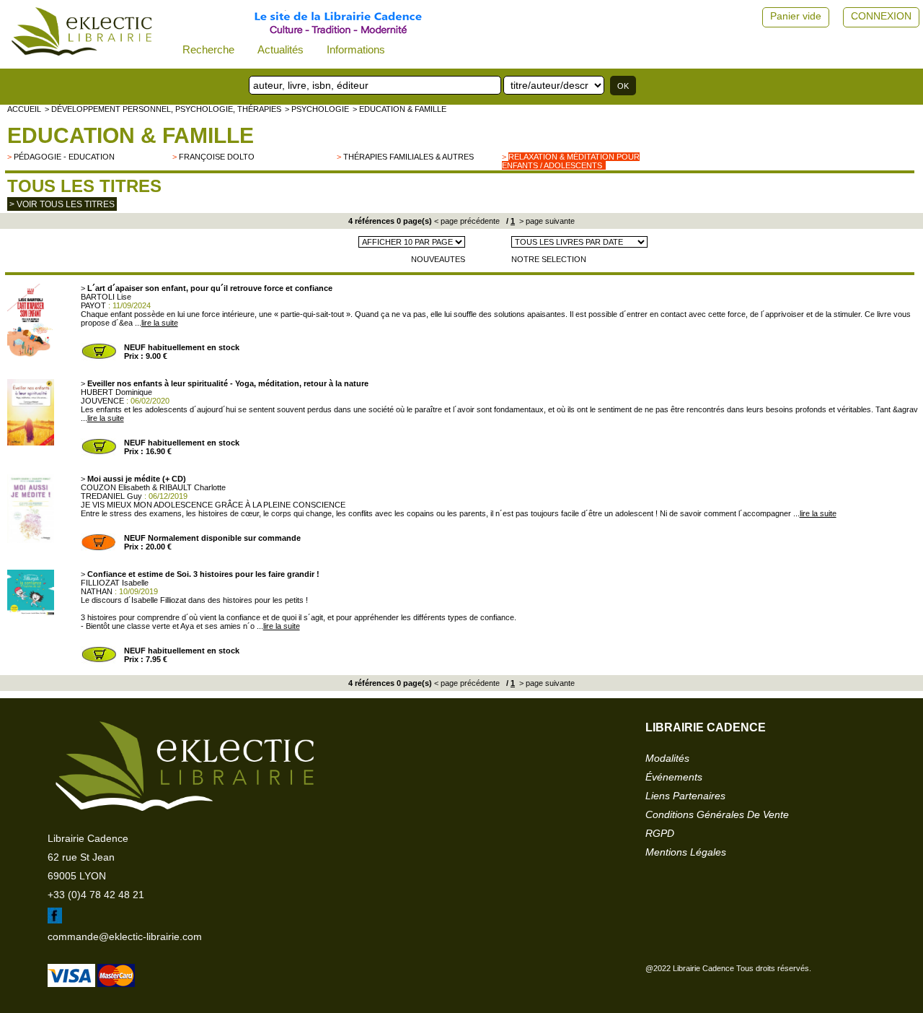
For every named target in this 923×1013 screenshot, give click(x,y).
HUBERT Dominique (116, 392)
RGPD (659, 833)
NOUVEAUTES (438, 259)
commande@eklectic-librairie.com (125, 936)
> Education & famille (399, 109)
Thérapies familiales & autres (408, 156)
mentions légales (685, 852)
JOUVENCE (102, 400)
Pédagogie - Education (64, 156)
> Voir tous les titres (62, 204)
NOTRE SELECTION (548, 259)
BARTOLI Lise (106, 296)
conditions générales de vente (717, 814)
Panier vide (795, 16)
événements (673, 777)
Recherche (208, 49)
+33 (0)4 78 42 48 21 (96, 894)
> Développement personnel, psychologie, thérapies (163, 109)
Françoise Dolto (217, 156)
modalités (667, 758)
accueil (24, 109)
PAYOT (93, 305)
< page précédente (467, 221)
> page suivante (546, 221)
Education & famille (130, 135)
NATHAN (96, 591)
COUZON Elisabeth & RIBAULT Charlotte (153, 487)
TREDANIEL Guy (111, 496)
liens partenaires (685, 795)
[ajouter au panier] (99, 357)
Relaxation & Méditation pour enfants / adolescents (571, 161)
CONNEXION (881, 16)
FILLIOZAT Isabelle (115, 582)
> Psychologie (317, 109)
